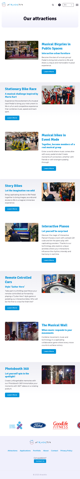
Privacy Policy (66, 451)
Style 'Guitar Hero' (15, 286)
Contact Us (40, 461)
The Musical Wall (54, 325)
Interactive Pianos (55, 226)
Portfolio (37, 451)
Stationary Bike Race (20, 89)
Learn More (49, 72)
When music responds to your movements (57, 332)
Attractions (12, 451)
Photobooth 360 (17, 369)
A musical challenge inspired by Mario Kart (21, 95)
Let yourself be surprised (55, 231)
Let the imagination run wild (20, 190)
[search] (54, 5)
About (46, 451)
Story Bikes (13, 186)
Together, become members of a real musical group (58, 146)
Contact (54, 451)
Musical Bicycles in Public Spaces (56, 46)
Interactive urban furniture (56, 53)
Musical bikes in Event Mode (54, 137)
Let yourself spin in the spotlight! (17, 375)
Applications (25, 451)
